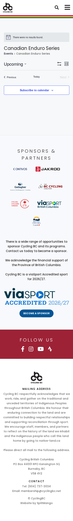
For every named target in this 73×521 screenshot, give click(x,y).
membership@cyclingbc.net (41, 491)
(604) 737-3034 (39, 486)
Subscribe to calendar (34, 90)
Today (36, 76)
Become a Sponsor (36, 313)
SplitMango (45, 503)
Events (8, 54)
